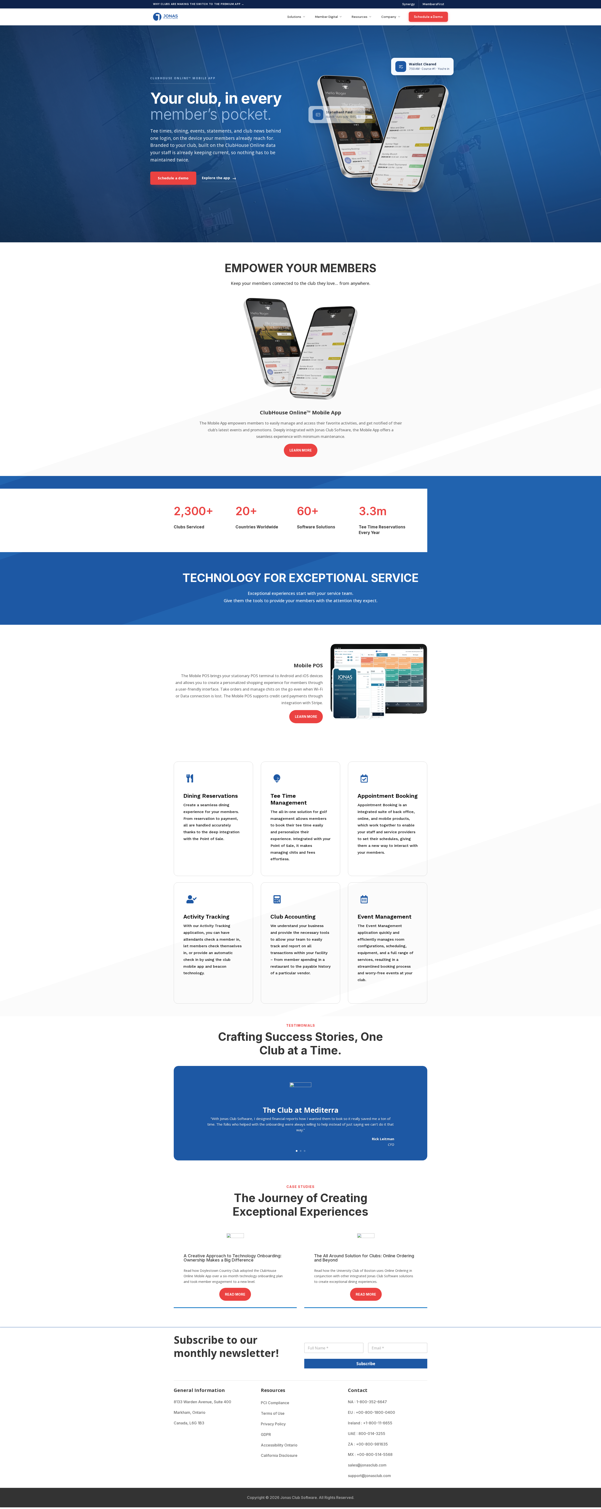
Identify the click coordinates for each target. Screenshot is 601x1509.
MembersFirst (433, 4)
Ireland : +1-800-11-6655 (370, 1423)
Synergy (408, 4)
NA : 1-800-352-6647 (367, 1401)
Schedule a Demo (428, 17)
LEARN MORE (300, 450)
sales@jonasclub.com (367, 1465)
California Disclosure (279, 1455)
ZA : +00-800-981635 (368, 1444)
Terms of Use (273, 1413)
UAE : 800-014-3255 (366, 1433)
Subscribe (365, 1363)
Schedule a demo (173, 178)
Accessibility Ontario (279, 1445)
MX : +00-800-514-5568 (370, 1454)
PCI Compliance (275, 1402)
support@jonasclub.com (369, 1475)
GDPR (266, 1434)
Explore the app (216, 177)
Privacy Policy (273, 1424)
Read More (235, 1294)
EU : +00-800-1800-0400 (371, 1412)
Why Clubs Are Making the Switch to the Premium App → (198, 4)
